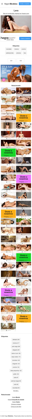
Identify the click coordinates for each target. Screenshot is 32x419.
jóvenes (18, 53)
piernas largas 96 (16, 381)
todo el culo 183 (16, 353)
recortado (8, 49)
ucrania (24, 49)
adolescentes (10, 53)
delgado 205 (16, 350)
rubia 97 (16, 377)
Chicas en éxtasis (16, 404)
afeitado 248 (16, 339)
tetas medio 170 (16, 357)
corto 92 (16, 384)
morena (16, 49)
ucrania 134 (16, 367)
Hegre (10, 3)
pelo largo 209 (16, 346)
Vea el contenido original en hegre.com (16, 13)
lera (25, 53)
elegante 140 (16, 364)
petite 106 (16, 374)
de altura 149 (16, 360)
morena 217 (16, 343)
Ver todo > (16, 391)
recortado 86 (16, 388)
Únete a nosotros (25, 4)
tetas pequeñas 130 (16, 370)
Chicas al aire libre (16, 406)
